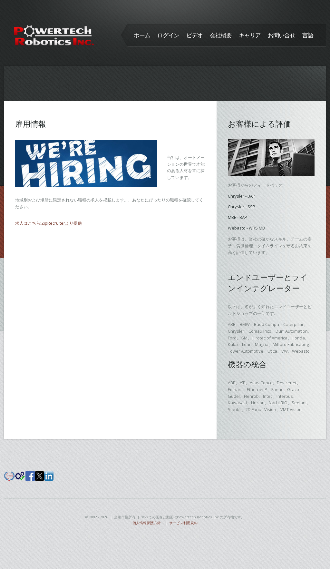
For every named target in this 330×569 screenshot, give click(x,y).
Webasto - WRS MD (246, 228)
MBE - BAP (237, 217)
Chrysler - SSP (241, 207)
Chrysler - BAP (241, 196)
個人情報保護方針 (146, 522)
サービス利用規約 (183, 522)
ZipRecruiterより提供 (61, 223)
